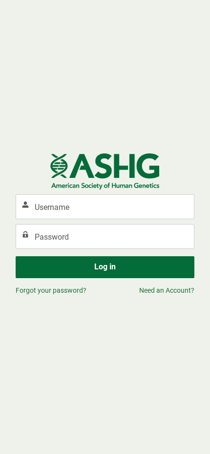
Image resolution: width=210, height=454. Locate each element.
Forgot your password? (51, 290)
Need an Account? (166, 290)
